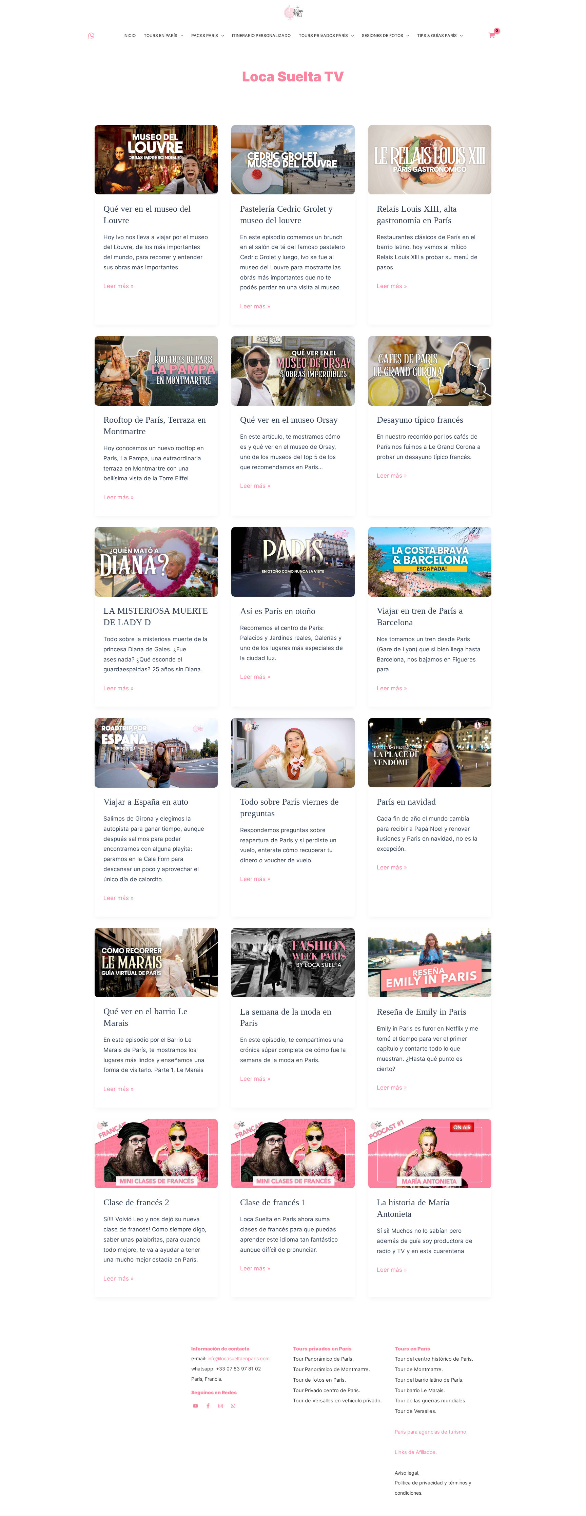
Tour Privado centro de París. (326, 1390)
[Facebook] (208, 1406)
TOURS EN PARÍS (160, 35)
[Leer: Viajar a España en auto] (156, 752)
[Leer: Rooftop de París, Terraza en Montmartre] (156, 370)
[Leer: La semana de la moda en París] (292, 962)
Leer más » (118, 286)
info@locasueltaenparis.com (239, 1358)
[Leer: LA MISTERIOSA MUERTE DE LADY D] (156, 561)
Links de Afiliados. (416, 1452)
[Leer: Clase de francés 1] (292, 1153)
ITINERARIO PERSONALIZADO (261, 35)
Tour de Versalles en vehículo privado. (337, 1401)
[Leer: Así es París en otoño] (292, 561)
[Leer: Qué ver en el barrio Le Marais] (156, 962)
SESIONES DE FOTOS (382, 35)
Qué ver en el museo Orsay (289, 420)
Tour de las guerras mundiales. (431, 1401)
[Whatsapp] (233, 1406)
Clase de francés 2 (136, 1202)
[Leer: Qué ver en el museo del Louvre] (156, 159)
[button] (180, 35)
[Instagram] (220, 1406)
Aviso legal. (407, 1473)
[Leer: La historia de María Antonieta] (429, 1153)
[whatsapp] (91, 35)
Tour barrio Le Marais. (420, 1390)
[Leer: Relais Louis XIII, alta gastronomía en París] (429, 159)
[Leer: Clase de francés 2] (156, 1153)
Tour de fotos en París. (319, 1380)
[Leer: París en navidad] (429, 752)
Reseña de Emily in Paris (421, 1012)
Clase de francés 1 (273, 1202)
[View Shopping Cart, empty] (491, 36)
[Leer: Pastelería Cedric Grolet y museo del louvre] (292, 159)
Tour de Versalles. (415, 1411)
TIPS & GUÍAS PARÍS (437, 35)
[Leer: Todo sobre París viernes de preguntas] (292, 752)
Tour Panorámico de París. (323, 1359)
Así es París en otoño (277, 611)
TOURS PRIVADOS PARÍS (323, 35)
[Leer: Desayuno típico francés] (429, 370)
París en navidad (406, 802)
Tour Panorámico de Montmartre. (331, 1369)
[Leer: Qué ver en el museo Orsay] (292, 370)
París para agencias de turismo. (431, 1432)
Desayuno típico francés (420, 420)
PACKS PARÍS (204, 35)
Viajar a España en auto (145, 802)
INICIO (129, 35)
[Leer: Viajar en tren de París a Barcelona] (429, 561)
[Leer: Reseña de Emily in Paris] (429, 962)
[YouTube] (195, 1406)
